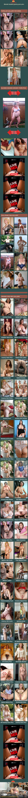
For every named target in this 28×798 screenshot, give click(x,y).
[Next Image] (17, 96)
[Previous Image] (10, 96)
